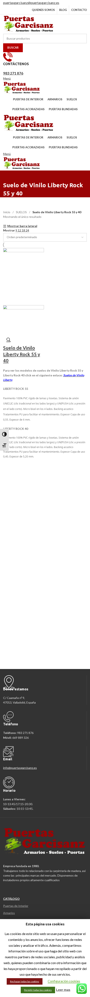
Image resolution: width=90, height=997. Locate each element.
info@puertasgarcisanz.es (20, 768)
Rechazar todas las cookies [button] (24, 981)
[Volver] (8, 175)
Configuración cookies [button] (64, 981)
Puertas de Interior (15, 906)
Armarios (9, 913)
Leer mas (63, 990)
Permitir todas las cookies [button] (38, 990)
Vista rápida (8, 339)
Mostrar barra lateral (22, 226)
